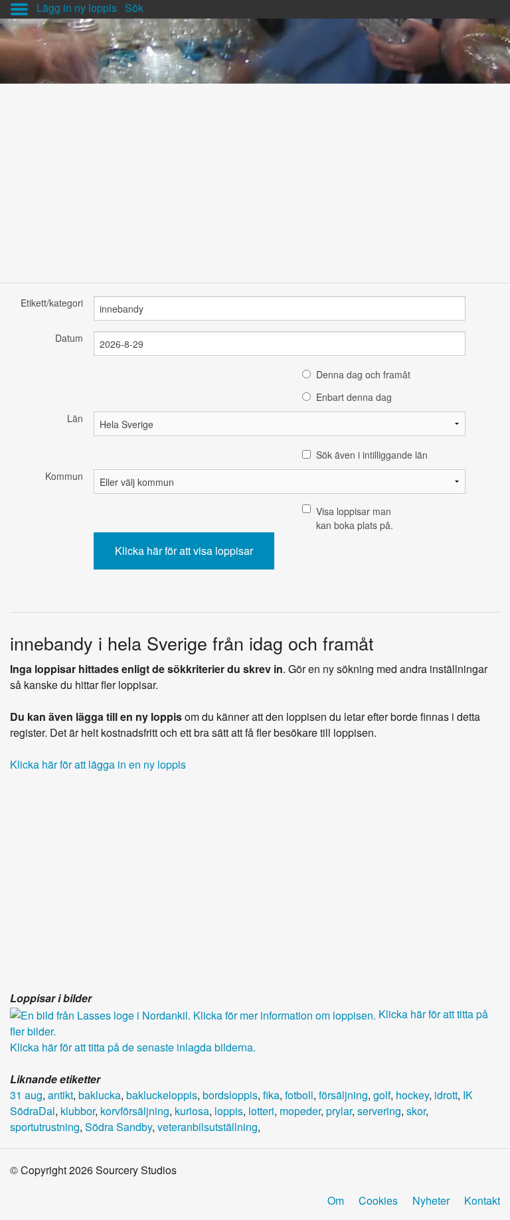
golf (381, 1095)
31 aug (26, 1095)
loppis (228, 1110)
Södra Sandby (118, 1126)
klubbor (77, 1110)
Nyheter (431, 1200)
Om (335, 1200)
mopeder (300, 1110)
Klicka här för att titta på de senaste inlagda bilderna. (133, 1047)
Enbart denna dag (354, 397)
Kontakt (482, 1200)
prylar (339, 1110)
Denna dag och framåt (363, 374)
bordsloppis (230, 1095)
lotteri (261, 1110)
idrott (446, 1095)
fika (271, 1095)
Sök (134, 7)
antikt (60, 1095)
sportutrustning (45, 1126)
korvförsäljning (134, 1110)
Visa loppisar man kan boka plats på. (354, 518)
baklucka (99, 1095)
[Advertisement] (255, 176)
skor (416, 1110)
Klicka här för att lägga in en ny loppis (98, 764)
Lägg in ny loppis (77, 7)
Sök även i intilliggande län (372, 454)
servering (379, 1110)
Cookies (378, 1200)
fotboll (299, 1095)
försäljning (343, 1095)
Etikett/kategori (52, 302)
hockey (412, 1095)
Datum (69, 337)
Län (75, 418)
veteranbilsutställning (207, 1126)
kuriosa (192, 1110)
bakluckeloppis (161, 1095)
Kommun (64, 476)
